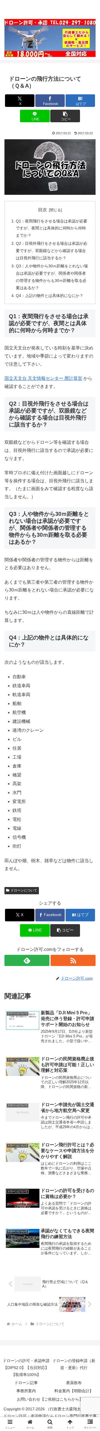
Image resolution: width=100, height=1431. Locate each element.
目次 (42, 209)
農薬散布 (74, 1382)
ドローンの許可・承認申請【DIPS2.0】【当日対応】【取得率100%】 (26, 1367)
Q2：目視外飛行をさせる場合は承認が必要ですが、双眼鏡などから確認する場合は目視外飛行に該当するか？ (51, 250)
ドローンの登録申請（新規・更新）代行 (73, 1364)
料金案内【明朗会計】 (73, 1391)
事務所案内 (26, 1391)
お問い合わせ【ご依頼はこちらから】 (50, 1399)
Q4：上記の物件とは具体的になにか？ (49, 295)
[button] (65, 116)
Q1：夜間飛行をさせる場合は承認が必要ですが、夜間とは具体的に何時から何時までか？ (51, 228)
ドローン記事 (26, 1382)
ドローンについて (24, 890)
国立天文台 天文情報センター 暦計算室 (43, 378)
